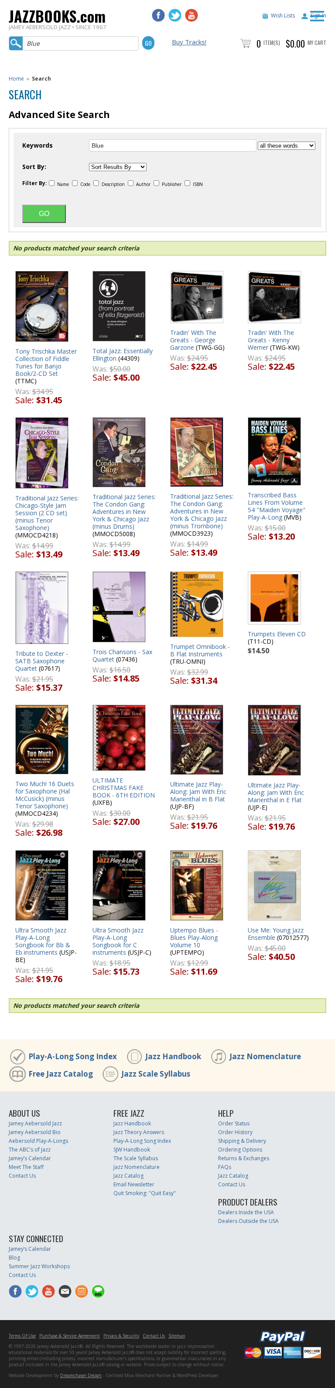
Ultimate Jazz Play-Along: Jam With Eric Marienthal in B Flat (198, 791)
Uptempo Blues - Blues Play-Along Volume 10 (194, 937)
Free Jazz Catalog (60, 1074)
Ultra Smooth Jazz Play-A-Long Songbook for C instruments (118, 941)
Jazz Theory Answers (138, 1132)
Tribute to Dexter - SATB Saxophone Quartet (41, 660)
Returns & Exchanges (243, 1158)
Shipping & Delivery (242, 1141)
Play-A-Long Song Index (72, 1056)
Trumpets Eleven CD (277, 634)
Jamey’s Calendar (30, 1158)
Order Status (234, 1123)
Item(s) (271, 42)
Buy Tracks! (189, 41)
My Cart (317, 42)
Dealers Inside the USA (246, 1212)
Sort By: (34, 167)
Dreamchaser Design (81, 1375)
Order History (235, 1132)
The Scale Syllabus (135, 1158)
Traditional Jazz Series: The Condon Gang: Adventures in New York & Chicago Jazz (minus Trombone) (201, 511)
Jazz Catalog (128, 1175)
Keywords (37, 145)
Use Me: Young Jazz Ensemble (276, 934)
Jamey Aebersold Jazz (35, 1123)
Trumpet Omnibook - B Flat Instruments (200, 650)
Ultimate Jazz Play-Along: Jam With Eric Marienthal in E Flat (276, 792)
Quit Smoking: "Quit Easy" (144, 1193)
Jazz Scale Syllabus (155, 1074)
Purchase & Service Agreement (69, 1336)
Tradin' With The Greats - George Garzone (193, 339)
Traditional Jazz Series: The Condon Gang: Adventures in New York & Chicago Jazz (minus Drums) (124, 511)
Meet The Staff (26, 1167)
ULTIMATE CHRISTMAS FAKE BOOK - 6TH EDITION (123, 787)
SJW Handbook (131, 1149)
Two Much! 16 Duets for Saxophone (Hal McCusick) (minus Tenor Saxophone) (44, 795)
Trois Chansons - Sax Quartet (122, 655)
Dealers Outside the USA (248, 1221)
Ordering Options (240, 1149)
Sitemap (176, 1336)
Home (16, 78)
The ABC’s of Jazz (30, 1149)
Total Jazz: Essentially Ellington (122, 354)
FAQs (224, 1167)
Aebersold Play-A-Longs (38, 1141)
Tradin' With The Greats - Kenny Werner (271, 339)
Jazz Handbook (173, 1056)
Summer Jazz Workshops (39, 1266)
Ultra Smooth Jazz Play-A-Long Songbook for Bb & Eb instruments (42, 941)
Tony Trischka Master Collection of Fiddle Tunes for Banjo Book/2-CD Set (46, 362)
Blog (14, 1257)
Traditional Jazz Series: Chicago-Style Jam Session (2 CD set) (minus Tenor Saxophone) (47, 513)
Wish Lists (283, 15)
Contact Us (22, 1175)
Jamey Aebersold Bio (35, 1132)
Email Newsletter (133, 1184)
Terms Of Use (22, 1336)
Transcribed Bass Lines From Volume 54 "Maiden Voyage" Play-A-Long (276, 506)
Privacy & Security (121, 1336)
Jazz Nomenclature (265, 1056)
